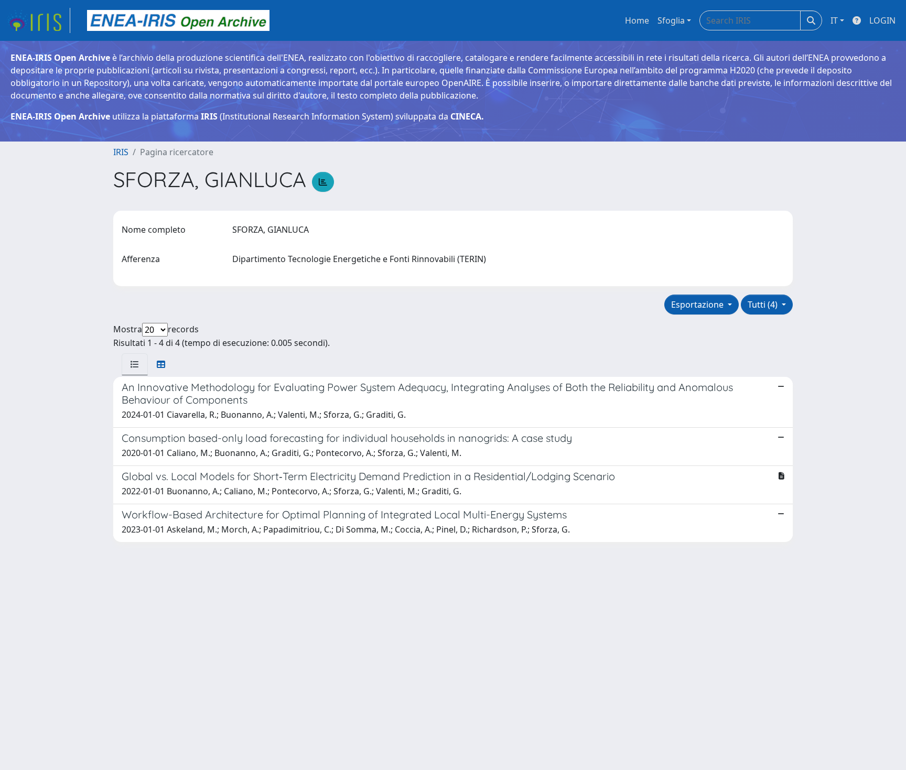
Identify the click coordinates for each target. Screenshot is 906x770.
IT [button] (834, 20)
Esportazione (698, 304)
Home (637, 20)
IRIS (120, 152)
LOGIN (882, 20)
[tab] (135, 364)
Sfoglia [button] (671, 20)
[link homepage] (38, 20)
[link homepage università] (178, 20)
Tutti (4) (764, 304)
